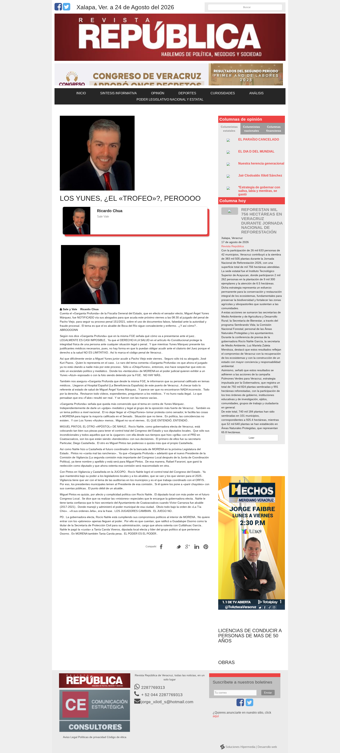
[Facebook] (58, 8)
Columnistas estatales (229, 128)
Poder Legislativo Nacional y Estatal (170, 99)
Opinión (157, 93)
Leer (251, 437)
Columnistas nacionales (251, 128)
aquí (216, 716)
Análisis (256, 93)
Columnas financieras (273, 128)
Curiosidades (223, 93)
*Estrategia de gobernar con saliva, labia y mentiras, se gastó (259, 191)
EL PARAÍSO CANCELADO (258, 139)
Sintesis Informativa (118, 93)
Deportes (187, 93)
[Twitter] (66, 8)
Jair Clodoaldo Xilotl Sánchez (260, 175)
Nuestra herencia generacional (261, 163)
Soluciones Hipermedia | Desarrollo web (251, 746)
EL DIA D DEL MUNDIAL (256, 151)
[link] (232, 246)
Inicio (81, 93)
